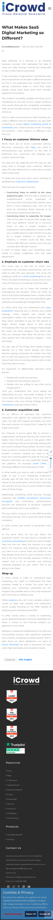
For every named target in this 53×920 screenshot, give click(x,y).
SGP (21, 659)
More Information (13, 914)
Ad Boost (10, 839)
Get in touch (11, 873)
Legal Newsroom (13, 785)
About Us (10, 804)
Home (9, 771)
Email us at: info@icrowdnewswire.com (21, 877)
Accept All (45, 914)
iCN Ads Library (13, 818)
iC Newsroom (12, 780)
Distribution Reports (15, 790)
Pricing (10, 794)
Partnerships (12, 799)
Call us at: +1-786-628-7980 (17, 881)
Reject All (31, 914)
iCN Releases (12, 813)
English (28, 659)
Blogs (9, 775)
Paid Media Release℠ (15, 835)
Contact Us (11, 809)
